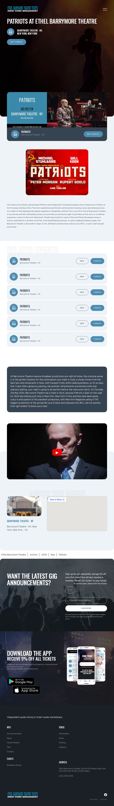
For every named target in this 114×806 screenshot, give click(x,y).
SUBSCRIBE (86, 608)
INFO (82, 261)
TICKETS (97, 261)
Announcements (14, 734)
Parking (62, 743)
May (53, 554)
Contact (10, 752)
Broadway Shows (14, 765)
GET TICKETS (17, 42)
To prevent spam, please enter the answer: (90, 584)
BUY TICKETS (93, 134)
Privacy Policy (94, 799)
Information (64, 734)
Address (62, 747)
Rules (61, 738)
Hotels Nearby (13, 743)
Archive (34, 554)
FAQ (8, 747)
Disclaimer (103, 799)
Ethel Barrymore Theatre (13, 554)
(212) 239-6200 (66, 776)
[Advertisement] (57, 64)
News (9, 738)
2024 (44, 554)
